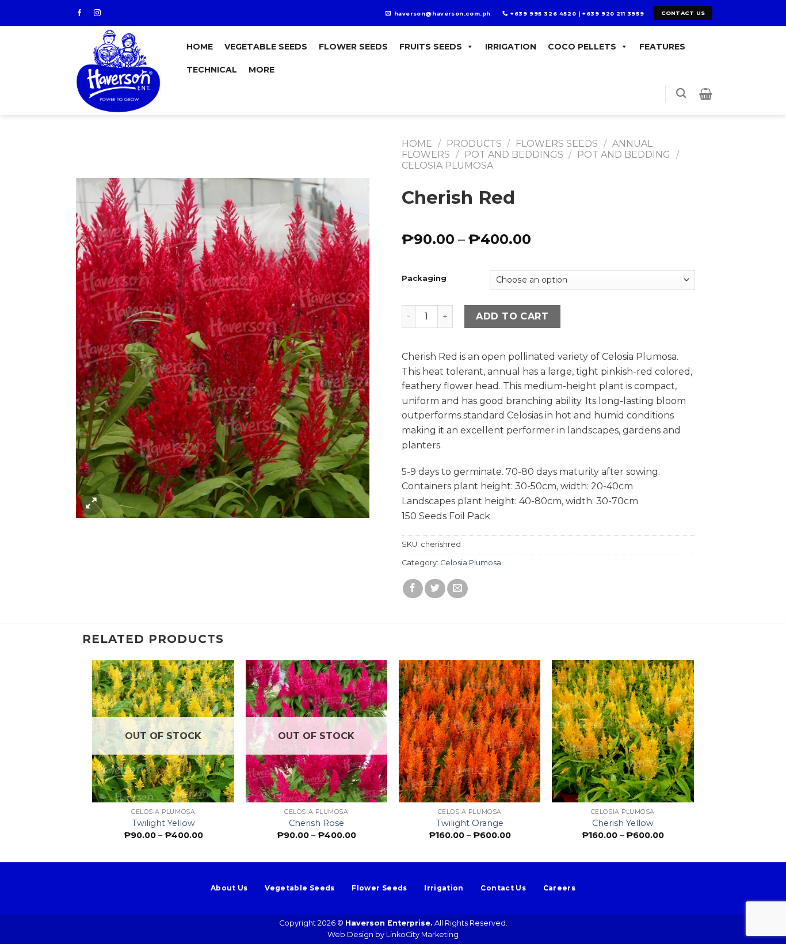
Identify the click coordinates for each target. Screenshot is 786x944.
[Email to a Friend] (457, 588)
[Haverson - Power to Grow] (120, 70)
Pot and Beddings (513, 154)
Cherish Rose (316, 823)
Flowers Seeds (557, 143)
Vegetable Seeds (265, 46)
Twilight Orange (469, 823)
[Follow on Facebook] (83, 13)
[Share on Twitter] (435, 588)
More (261, 69)
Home (199, 46)
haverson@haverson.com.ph (442, 13)
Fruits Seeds (430, 46)
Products (474, 143)
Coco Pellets (582, 46)
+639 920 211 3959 (613, 13)
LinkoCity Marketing (422, 934)
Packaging (424, 279)
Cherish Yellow (623, 823)
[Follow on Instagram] (101, 13)
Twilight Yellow (163, 823)
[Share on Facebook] (413, 588)
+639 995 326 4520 (543, 13)
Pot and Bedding (623, 154)
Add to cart (512, 316)
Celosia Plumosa (447, 165)
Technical (211, 69)
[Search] (681, 93)
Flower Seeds (353, 46)
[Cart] (705, 93)
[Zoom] (91, 504)
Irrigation (510, 46)
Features (662, 46)
